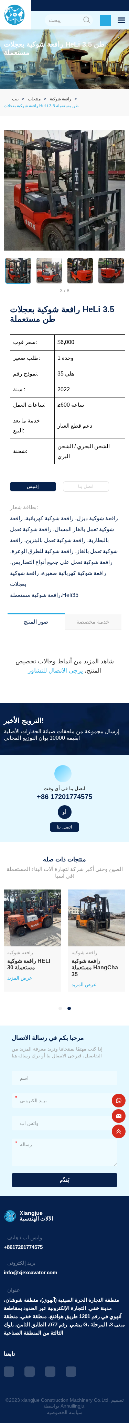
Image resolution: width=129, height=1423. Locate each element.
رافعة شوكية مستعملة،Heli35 (44, 595)
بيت (15, 99)
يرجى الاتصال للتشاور (56, 670)
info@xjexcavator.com (30, 1272)
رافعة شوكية (60, 99)
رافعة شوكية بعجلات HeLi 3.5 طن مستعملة (41, 105)
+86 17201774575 (64, 796)
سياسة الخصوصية (65, 1412)
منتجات (34, 99)
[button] (60, 1008)
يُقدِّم (64, 1180)
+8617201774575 (23, 1247)
